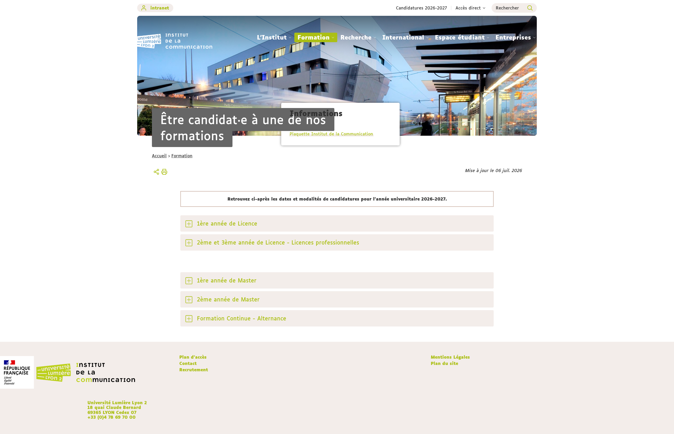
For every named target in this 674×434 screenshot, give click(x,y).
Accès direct (468, 8)
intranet (159, 8)
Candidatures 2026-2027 (421, 8)
